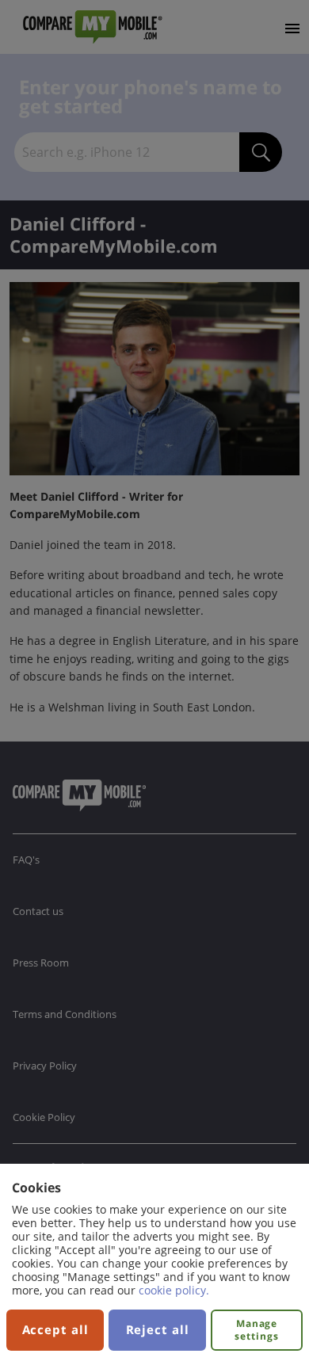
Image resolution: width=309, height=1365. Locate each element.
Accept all (55, 1329)
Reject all (157, 1329)
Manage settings (256, 1330)
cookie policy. (174, 1290)
